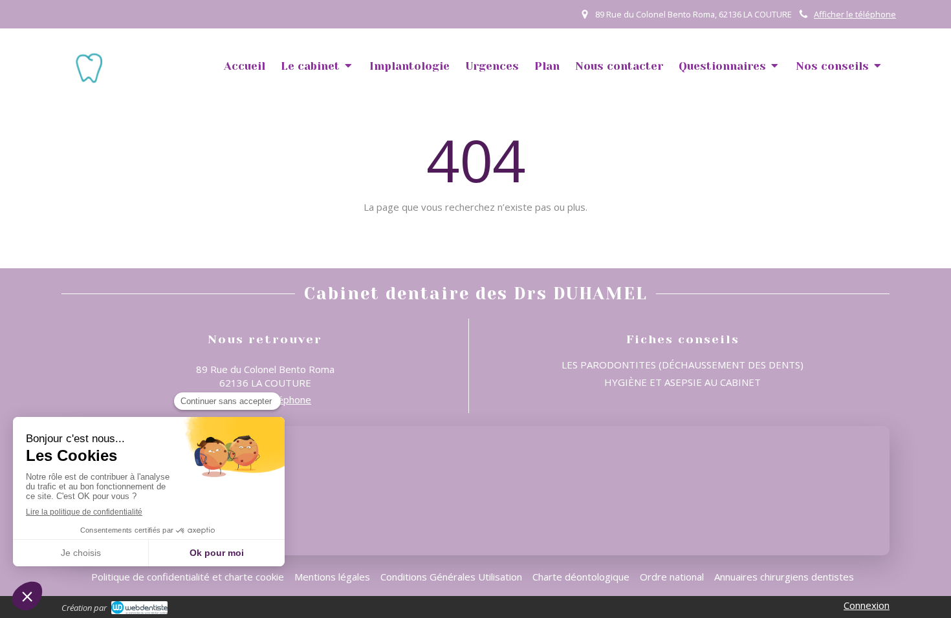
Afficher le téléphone (855, 14)
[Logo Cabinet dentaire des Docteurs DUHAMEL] (89, 80)
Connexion (867, 605)
